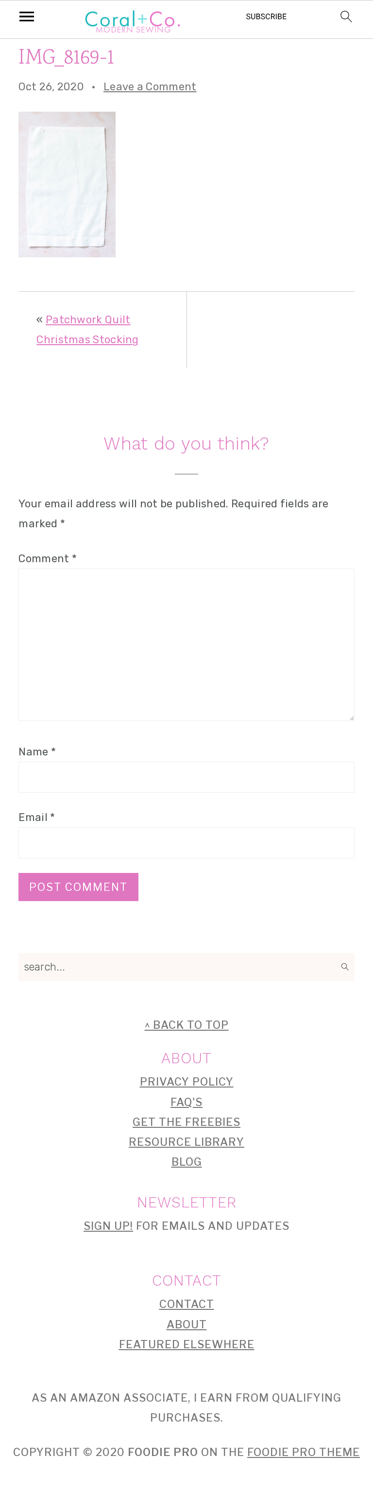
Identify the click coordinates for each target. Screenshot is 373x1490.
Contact (186, 1304)
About (187, 1324)
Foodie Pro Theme (303, 1452)
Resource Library (186, 1142)
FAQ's (186, 1102)
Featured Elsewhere (186, 1344)
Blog (186, 1161)
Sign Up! (108, 1226)
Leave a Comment (150, 86)
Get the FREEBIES (186, 1122)
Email (36, 817)
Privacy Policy (187, 1081)
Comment (47, 558)
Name (37, 751)
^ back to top (187, 1025)
